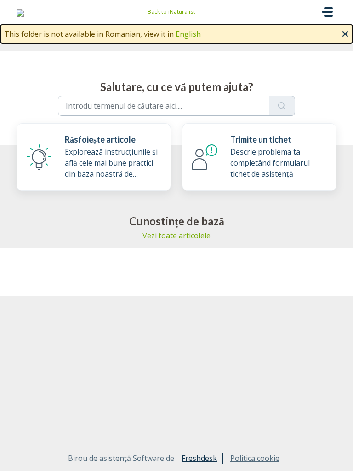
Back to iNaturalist (171, 12)
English (188, 34)
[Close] (345, 33)
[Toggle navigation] (327, 12)
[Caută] (282, 106)
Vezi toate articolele (176, 235)
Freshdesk (199, 458)
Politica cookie (254, 458)
